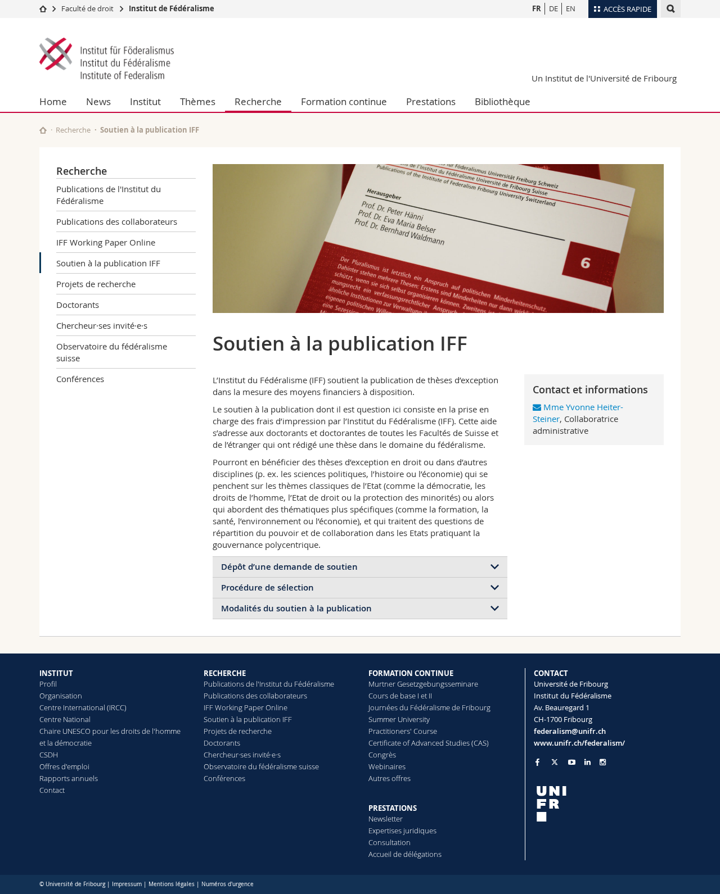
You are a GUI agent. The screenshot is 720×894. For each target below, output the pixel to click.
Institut (145, 101)
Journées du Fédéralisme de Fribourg (429, 707)
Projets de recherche (96, 283)
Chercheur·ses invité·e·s (101, 325)
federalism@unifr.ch (570, 731)
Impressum (127, 884)
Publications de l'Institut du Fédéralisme (108, 194)
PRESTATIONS (392, 808)
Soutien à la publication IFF (108, 263)
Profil (48, 684)
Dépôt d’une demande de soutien (289, 567)
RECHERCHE (225, 673)
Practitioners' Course (402, 731)
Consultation (389, 842)
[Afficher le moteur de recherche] (671, 8)
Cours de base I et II (400, 696)
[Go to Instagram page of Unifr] (603, 762)
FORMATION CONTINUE (410, 673)
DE (553, 8)
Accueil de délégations (405, 854)
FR (536, 8)
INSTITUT (56, 673)
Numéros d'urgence (227, 884)
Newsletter (385, 819)
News (98, 101)
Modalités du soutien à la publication (296, 608)
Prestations (431, 101)
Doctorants (77, 304)
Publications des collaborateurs (116, 221)
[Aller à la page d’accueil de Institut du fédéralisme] (106, 59)
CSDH (48, 755)
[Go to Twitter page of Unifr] (554, 762)
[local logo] (607, 803)
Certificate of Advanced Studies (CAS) (428, 743)
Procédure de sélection (267, 587)
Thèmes (197, 101)
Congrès (382, 755)
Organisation (60, 696)
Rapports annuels (68, 778)
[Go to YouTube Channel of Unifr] (571, 762)
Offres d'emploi (64, 766)
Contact (52, 790)
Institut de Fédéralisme (171, 8)
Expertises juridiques (402, 830)
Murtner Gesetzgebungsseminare (423, 684)
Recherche (258, 101)
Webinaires (387, 766)
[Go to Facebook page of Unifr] (537, 762)
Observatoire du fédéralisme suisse (111, 352)
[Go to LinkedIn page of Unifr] (587, 762)
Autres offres (389, 778)
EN (570, 8)
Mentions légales (171, 884)
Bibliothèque (502, 101)
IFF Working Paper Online (105, 242)
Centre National (65, 719)
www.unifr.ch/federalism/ (579, 743)
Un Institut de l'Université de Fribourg (604, 78)
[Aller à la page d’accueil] (43, 8)
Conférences (80, 378)
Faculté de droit (88, 8)
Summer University (399, 719)
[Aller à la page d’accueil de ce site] (43, 130)
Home (53, 101)
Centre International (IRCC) (83, 707)
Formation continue (344, 101)
